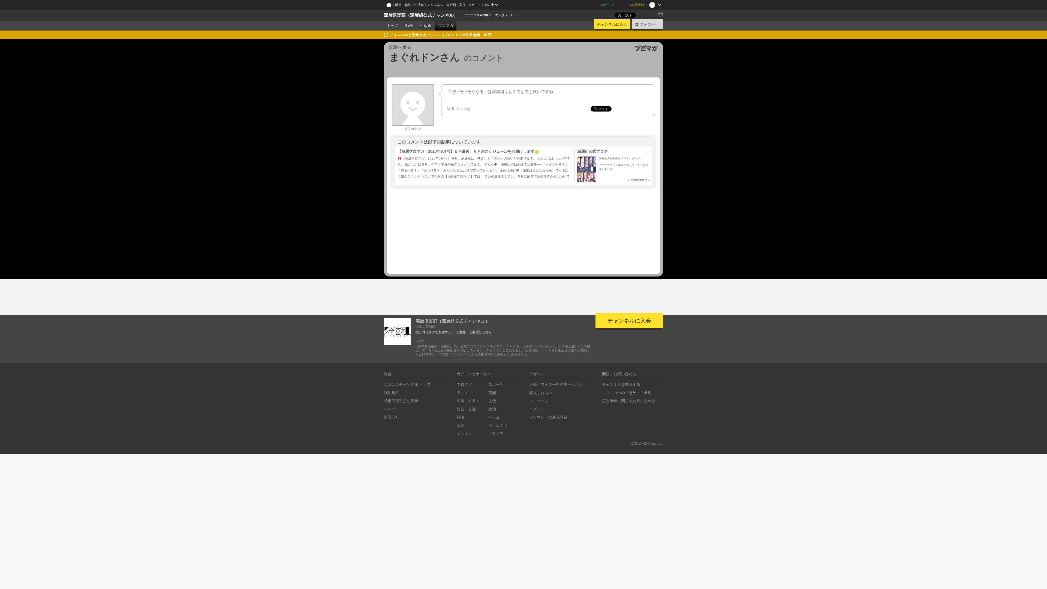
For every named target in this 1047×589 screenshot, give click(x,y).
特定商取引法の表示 (401, 400)
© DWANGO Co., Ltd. (647, 443)
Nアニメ (475, 5)
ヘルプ (389, 409)
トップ (392, 25)
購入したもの (540, 392)
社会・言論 (466, 409)
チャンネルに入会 (612, 24)
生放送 (419, 5)
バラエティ (497, 425)
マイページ (538, 400)
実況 (462, 5)
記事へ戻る (400, 47)
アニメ (462, 392)
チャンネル (435, 5)
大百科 (451, 5)
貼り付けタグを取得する (434, 332)
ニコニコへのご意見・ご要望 (627, 392)
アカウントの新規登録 (548, 417)
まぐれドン (413, 129)
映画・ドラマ (468, 400)
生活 (492, 400)
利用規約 (391, 392)
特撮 (460, 417)
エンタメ (501, 15)
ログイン (607, 5)
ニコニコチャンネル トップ (407, 384)
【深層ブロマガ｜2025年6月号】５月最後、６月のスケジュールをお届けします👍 (468, 151)
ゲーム (494, 417)
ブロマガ (445, 25)
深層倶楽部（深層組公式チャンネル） (421, 15)
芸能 (492, 392)
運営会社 (391, 417)
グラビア (496, 433)
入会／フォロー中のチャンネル (556, 384)
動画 (398, 5)
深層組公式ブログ (592, 151)
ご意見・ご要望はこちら (474, 332)
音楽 (460, 425)
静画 (408, 5)
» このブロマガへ (638, 180)
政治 (492, 409)
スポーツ (496, 384)
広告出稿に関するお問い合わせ (628, 400)
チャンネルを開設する (621, 384)
